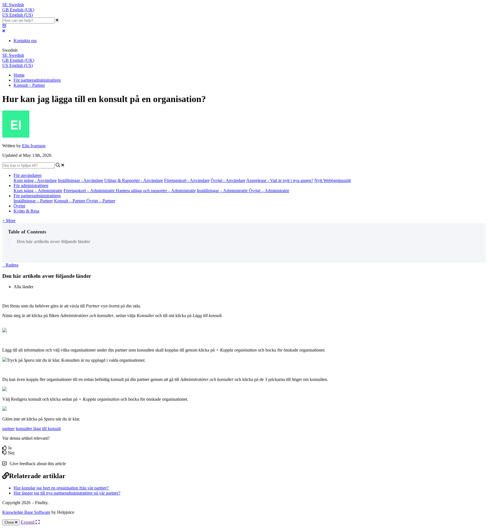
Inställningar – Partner (33, 200)
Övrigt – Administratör (269, 190)
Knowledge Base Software (26, 512)
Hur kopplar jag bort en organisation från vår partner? (61, 488)
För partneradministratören (37, 80)
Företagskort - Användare (187, 180)
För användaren (28, 175)
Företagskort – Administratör (90, 190)
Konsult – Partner (29, 85)
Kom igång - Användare (35, 180)
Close (10, 522)
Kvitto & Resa (26, 211)
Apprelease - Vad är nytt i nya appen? (279, 180)
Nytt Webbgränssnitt (332, 180)
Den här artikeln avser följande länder (53, 241)
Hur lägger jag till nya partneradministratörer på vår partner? (67, 493)
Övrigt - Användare (228, 180)
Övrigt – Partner (100, 200)
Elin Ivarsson (33, 145)
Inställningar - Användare (80, 180)
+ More (9, 220)
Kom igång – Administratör (38, 190)
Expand (28, 522)
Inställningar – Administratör (223, 190)
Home (19, 75)
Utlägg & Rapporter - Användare (133, 180)
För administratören (31, 185)
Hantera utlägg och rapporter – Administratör (156, 190)
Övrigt (19, 205)
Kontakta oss (25, 40)
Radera (12, 265)
